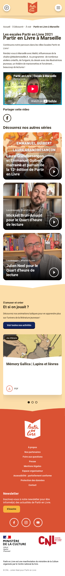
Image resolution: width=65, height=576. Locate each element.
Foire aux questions (32, 456)
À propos (32, 447)
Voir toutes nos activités (19, 325)
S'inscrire (11, 509)
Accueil (6, 26)
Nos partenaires (32, 452)
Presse (32, 461)
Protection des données (32, 480)
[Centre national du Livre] (50, 541)
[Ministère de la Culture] (14, 544)
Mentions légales (32, 466)
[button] (29, 402)
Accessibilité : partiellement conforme (32, 475)
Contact (32, 485)
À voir (28, 26)
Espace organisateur (32, 471)
